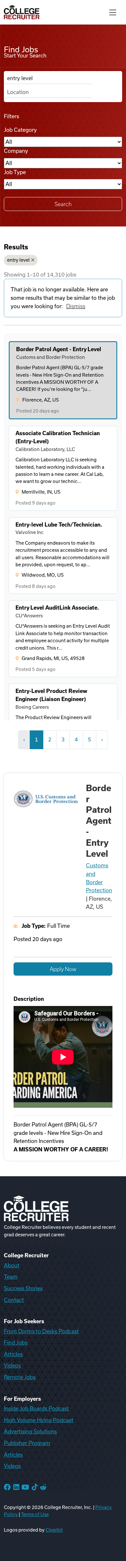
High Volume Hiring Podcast (38, 1420)
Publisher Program (27, 1443)
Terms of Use (35, 1514)
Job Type (15, 172)
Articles (13, 1354)
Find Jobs (15, 1343)
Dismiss (75, 306)
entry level (18, 260)
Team (10, 1277)
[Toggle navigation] (112, 12)
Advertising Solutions (30, 1431)
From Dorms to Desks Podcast (41, 1331)
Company (16, 151)
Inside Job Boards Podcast (36, 1408)
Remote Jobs (20, 1377)
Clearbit (54, 1530)
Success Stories (23, 1288)
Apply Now (63, 969)
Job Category (20, 130)
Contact (14, 1300)
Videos (12, 1365)
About (11, 1265)
